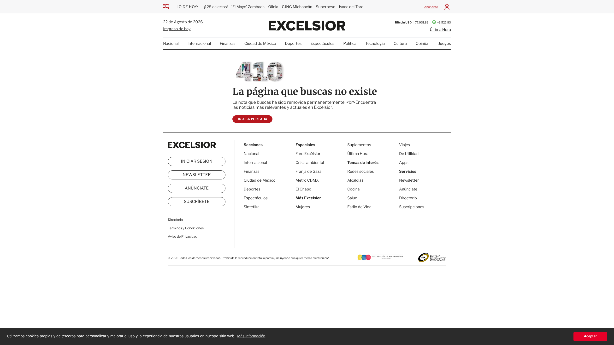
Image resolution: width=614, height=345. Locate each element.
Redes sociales (360, 171)
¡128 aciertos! (216, 7)
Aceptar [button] (590, 336)
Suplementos (359, 145)
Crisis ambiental (309, 162)
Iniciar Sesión (197, 161)
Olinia (273, 7)
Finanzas (228, 43)
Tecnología (375, 43)
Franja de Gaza (308, 171)
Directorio (175, 220)
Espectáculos (322, 43)
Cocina (353, 189)
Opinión (423, 43)
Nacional (171, 43)
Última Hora (440, 29)
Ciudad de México (260, 43)
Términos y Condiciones (186, 228)
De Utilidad (409, 153)
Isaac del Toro (351, 7)
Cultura (400, 43)
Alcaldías (355, 180)
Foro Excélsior (308, 153)
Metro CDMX (307, 180)
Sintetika (252, 207)
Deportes (293, 43)
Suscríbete (197, 201)
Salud (352, 198)
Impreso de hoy (176, 29)
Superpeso (325, 7)
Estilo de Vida (359, 207)
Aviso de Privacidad (182, 237)
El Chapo (303, 189)
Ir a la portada (252, 119)
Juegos (444, 43)
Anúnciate (431, 7)
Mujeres (302, 207)
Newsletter (197, 174)
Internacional (199, 43)
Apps (403, 162)
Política (349, 43)
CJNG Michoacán (297, 7)
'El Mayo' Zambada (248, 7)
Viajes (404, 145)
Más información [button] (251, 336)
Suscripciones (411, 207)
